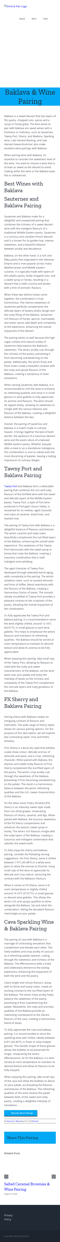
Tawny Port (10, 486)
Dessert (35, 1121)
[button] (55, 18)
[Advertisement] (30, 56)
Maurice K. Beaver (14, 1121)
